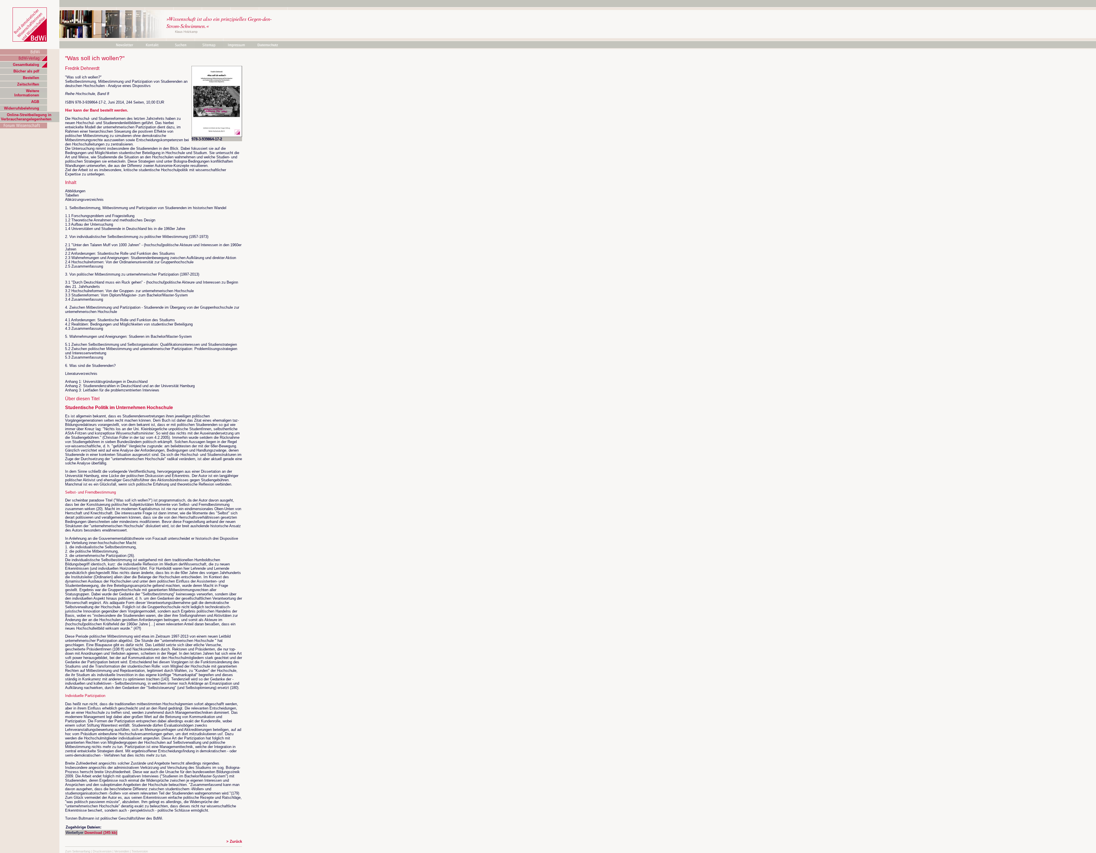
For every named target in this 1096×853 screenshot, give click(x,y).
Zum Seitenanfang (77, 851)
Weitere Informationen (26, 93)
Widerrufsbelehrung (21, 108)
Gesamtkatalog (26, 64)
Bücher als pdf (26, 71)
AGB (35, 102)
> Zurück (234, 841)
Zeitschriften (28, 84)
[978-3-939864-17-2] (217, 136)
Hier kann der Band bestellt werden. (96, 110)
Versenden (121, 851)
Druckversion (102, 851)
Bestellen (31, 78)
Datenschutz (267, 45)
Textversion (140, 851)
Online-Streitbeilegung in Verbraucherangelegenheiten (26, 117)
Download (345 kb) (100, 832)
